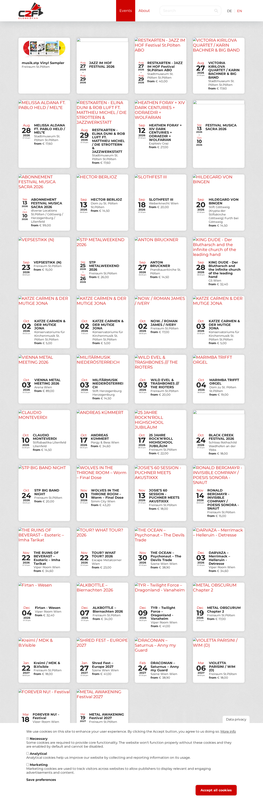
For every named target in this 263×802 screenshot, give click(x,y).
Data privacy (236, 719)
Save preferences (41, 780)
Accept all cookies (216, 790)
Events (125, 10)
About (144, 10)
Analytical (38, 754)
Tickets (44, 66)
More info (228, 731)
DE (229, 11)
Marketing (39, 765)
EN (239, 11)
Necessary (39, 739)
